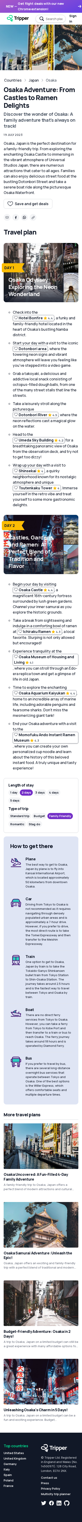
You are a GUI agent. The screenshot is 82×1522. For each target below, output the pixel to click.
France (8, 1486)
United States (14, 1453)
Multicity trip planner (56, 1494)
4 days (54, 792)
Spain (8, 1475)
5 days (14, 800)
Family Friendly (60, 816)
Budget (39, 816)
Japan (34, 80)
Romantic (17, 824)
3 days (40, 792)
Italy (7, 1469)
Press (45, 1483)
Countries (13, 80)
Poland (8, 1480)
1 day (13, 792)
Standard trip (19, 816)
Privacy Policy (50, 1488)
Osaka (51, 80)
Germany (10, 1464)
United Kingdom (15, 1458)
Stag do (34, 824)
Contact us (49, 1478)
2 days (26, 792)
